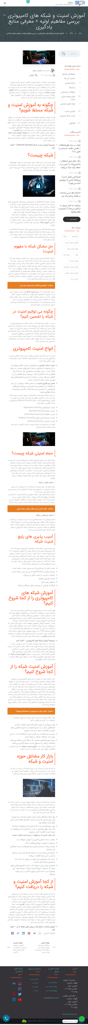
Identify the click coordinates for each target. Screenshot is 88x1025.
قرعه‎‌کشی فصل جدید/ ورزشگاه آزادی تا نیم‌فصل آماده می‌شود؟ (69, 180)
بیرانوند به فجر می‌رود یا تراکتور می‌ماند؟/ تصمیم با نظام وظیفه (69, 208)
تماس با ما (35, 987)
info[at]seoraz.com (51, 997)
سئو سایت (66, 255)
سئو (77, 255)
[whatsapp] (82, 1019)
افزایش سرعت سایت (71, 242)
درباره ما (35, 990)
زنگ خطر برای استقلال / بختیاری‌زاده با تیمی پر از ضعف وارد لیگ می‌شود (70, 164)
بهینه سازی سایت (72, 249)
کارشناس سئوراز (37, 71)
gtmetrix (75, 236)
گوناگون (31, 75)
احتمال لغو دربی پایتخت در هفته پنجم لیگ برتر (69, 194)
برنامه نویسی (69, 83)
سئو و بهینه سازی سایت (68, 98)
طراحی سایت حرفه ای (71, 267)
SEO (64, 236)
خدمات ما (35, 983)
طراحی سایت (69, 111)
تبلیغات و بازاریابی (67, 92)
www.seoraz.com (69, 1014)
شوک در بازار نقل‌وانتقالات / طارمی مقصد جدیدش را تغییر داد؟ (69, 148)
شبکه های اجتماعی (67, 103)
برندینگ (71, 87)
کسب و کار (74, 279)
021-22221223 (51, 986)
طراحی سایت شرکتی (71, 273)
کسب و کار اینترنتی (67, 115)
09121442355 (51, 990)
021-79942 (52, 982)
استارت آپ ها (69, 78)
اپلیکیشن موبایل (68, 74)
